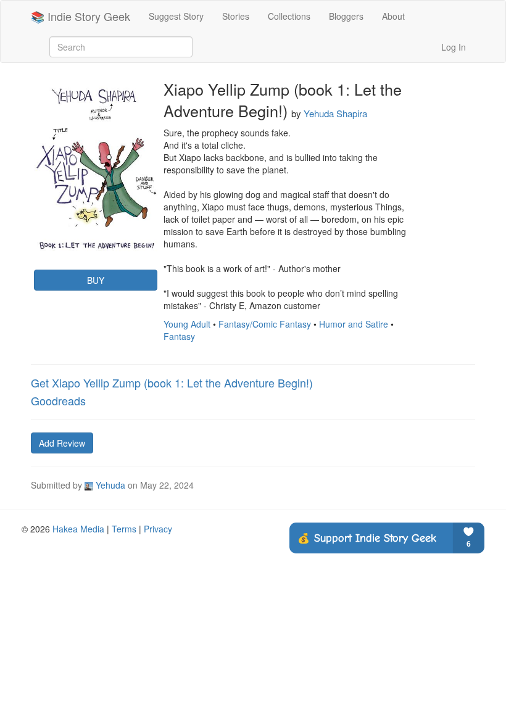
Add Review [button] (62, 443)
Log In (453, 47)
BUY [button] (95, 280)
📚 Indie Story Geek (80, 16)
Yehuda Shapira (335, 113)
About (393, 16)
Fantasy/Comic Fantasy (264, 324)
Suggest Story (176, 16)
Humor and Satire (353, 324)
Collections (289, 16)
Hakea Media (78, 529)
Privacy (158, 529)
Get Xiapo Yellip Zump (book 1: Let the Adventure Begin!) (172, 382)
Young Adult (187, 324)
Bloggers (346, 16)
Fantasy (179, 336)
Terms (124, 529)
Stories (235, 16)
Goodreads (58, 400)
